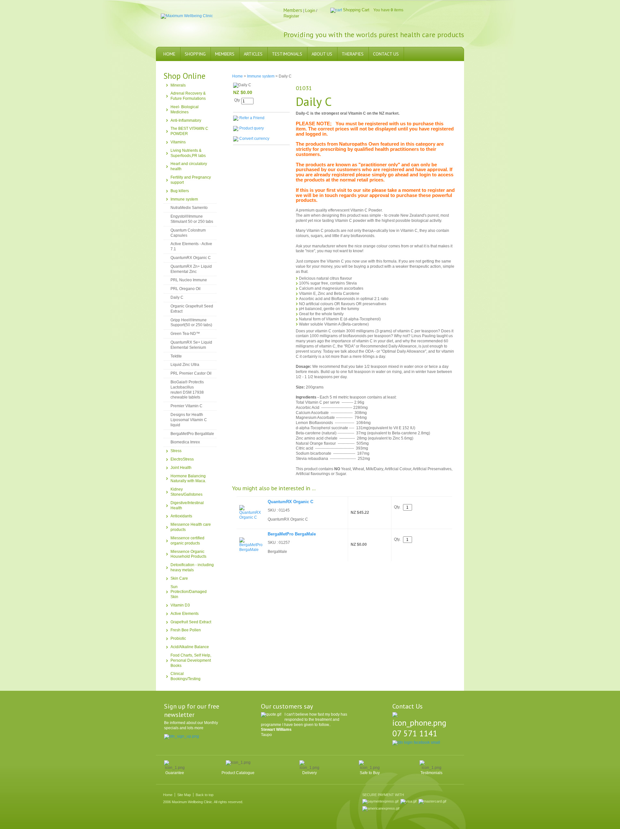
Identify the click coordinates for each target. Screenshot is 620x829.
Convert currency (254, 138)
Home (169, 54)
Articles (253, 54)
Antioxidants (181, 516)
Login (310, 10)
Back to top (204, 795)
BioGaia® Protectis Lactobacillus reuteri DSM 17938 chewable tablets (187, 389)
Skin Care (179, 578)
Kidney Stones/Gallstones (186, 492)
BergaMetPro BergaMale (192, 433)
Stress (175, 451)
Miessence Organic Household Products (188, 554)
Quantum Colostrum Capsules (188, 233)
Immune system (184, 199)
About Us (322, 54)
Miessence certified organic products (187, 540)
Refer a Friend (251, 118)
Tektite (176, 356)
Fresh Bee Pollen (185, 630)
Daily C (176, 297)
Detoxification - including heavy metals (192, 567)
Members (224, 54)
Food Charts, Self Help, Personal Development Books (190, 660)
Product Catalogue (238, 773)
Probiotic (178, 638)
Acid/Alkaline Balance (189, 647)
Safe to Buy (370, 773)
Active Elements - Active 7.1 (191, 246)
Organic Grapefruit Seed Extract (191, 309)
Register (291, 16)
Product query (251, 128)
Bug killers (179, 191)
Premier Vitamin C (186, 406)
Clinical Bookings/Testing (185, 676)
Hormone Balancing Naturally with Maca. (188, 478)
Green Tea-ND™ (185, 333)
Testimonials (287, 54)
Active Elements (184, 613)
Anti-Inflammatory (185, 120)
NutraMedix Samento (189, 207)
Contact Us (386, 54)
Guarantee (174, 773)
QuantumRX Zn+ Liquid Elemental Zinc (191, 269)
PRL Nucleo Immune (188, 280)
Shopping (195, 54)
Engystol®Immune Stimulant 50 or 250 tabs (191, 219)
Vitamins (178, 142)
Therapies (353, 54)
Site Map (184, 795)
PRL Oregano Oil (185, 288)
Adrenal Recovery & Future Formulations (188, 96)
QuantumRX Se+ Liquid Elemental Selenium (191, 345)
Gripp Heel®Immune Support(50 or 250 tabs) (191, 322)
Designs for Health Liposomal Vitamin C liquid (188, 419)
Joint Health (180, 467)
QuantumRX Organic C (190, 257)
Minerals (178, 85)
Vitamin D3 (180, 605)
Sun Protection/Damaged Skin (188, 592)
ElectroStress (182, 459)
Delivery (309, 773)
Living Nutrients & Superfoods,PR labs (188, 153)
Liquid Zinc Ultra (184, 364)
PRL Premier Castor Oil (191, 373)
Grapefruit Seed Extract (190, 622)
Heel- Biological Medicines (184, 109)
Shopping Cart (356, 9)
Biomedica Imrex (185, 442)
